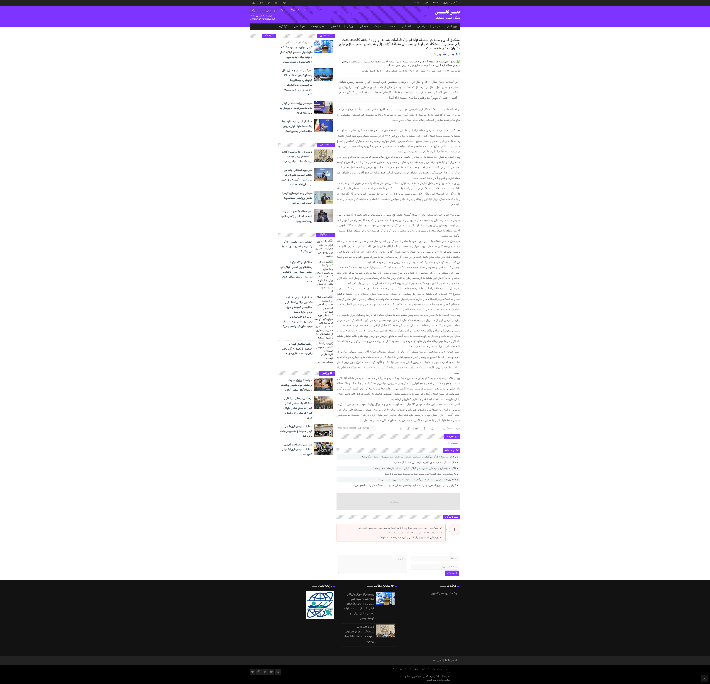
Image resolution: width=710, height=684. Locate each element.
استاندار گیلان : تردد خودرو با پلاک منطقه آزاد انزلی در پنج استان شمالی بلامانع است (297, 126)
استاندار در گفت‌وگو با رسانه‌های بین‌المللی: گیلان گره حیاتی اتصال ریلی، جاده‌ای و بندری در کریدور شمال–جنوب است (296, 272)
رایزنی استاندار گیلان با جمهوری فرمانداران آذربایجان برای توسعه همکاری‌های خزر (297, 349)
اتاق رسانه (455, 443)
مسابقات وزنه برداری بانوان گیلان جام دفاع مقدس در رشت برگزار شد (296, 431)
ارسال (450, 54)
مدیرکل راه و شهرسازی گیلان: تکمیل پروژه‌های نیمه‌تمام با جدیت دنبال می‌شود (297, 198)
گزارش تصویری (450, 2)
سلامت (391, 26)
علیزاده (365, 71)
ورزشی (350, 26)
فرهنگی (364, 26)
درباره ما (283, 10)
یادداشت (415, 2)
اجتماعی (421, 26)
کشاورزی (335, 26)
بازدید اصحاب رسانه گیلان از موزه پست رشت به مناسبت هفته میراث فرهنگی (420, 474)
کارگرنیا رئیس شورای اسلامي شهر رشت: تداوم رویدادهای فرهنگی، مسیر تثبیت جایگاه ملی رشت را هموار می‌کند (404, 485)
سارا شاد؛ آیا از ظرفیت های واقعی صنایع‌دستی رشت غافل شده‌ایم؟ (424, 462)
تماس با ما (294, 10)
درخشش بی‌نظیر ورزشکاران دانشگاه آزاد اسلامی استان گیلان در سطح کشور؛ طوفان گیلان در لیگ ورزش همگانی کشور (297, 408)
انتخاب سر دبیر (431, 2)
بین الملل (452, 26)
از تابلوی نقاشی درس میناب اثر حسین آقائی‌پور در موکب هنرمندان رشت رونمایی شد (416, 480)
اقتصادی (406, 26)
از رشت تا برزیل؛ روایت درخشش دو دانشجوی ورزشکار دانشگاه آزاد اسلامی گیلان (296, 385)
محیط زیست (317, 26)
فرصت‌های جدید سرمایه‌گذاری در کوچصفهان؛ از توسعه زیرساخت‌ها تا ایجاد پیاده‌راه (296, 157)
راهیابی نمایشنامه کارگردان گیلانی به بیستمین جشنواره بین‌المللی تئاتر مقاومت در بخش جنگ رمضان (408, 457)
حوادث (377, 26)
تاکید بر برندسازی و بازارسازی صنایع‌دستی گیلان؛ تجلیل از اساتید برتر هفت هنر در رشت (414, 468)
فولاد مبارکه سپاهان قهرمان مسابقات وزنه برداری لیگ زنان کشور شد (297, 450)
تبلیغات (304, 10)
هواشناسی (299, 26)
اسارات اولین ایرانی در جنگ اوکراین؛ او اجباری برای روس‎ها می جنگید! (297, 247)
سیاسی (436, 26)
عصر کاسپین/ (452, 130)
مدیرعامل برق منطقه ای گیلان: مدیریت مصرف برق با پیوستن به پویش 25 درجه (296, 108)
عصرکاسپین (431, 680)
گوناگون (283, 26)
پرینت (438, 53)
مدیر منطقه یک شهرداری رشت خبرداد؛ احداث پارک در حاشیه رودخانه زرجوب (296, 216)
